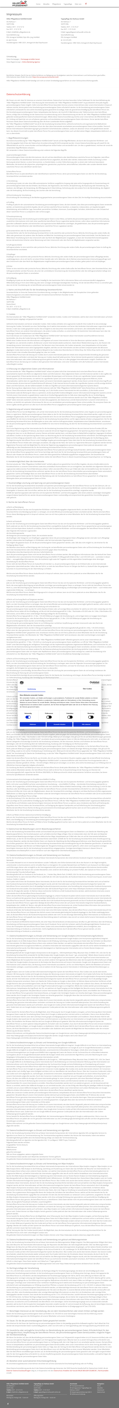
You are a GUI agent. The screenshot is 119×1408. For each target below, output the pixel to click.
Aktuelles (46, 4)
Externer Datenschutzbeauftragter (19, 1371)
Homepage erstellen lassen (30, 59)
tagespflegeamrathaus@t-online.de (49, 1392)
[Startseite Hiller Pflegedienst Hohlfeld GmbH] (20, 3)
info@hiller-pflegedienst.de (19, 1392)
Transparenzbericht (77, 1386)
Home (38, 4)
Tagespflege (68, 4)
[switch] (49, 717)
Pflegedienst (56, 4)
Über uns (78, 4)
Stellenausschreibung (77, 1394)
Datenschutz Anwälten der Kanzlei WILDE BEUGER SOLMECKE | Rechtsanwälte (81, 1371)
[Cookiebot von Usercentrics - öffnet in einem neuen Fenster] (91, 682)
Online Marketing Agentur (31, 62)
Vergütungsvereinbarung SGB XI (81, 1392)
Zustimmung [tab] (32, 689)
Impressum (100, 1390)
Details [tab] (59, 689)
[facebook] (86, 3)
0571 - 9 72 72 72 (17, 1390)
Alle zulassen (86, 724)
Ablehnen (33, 724)
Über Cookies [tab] (87, 689)
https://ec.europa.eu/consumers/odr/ (45, 77)
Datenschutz (101, 1392)
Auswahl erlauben (59, 724)
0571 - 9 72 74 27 (44, 1390)
